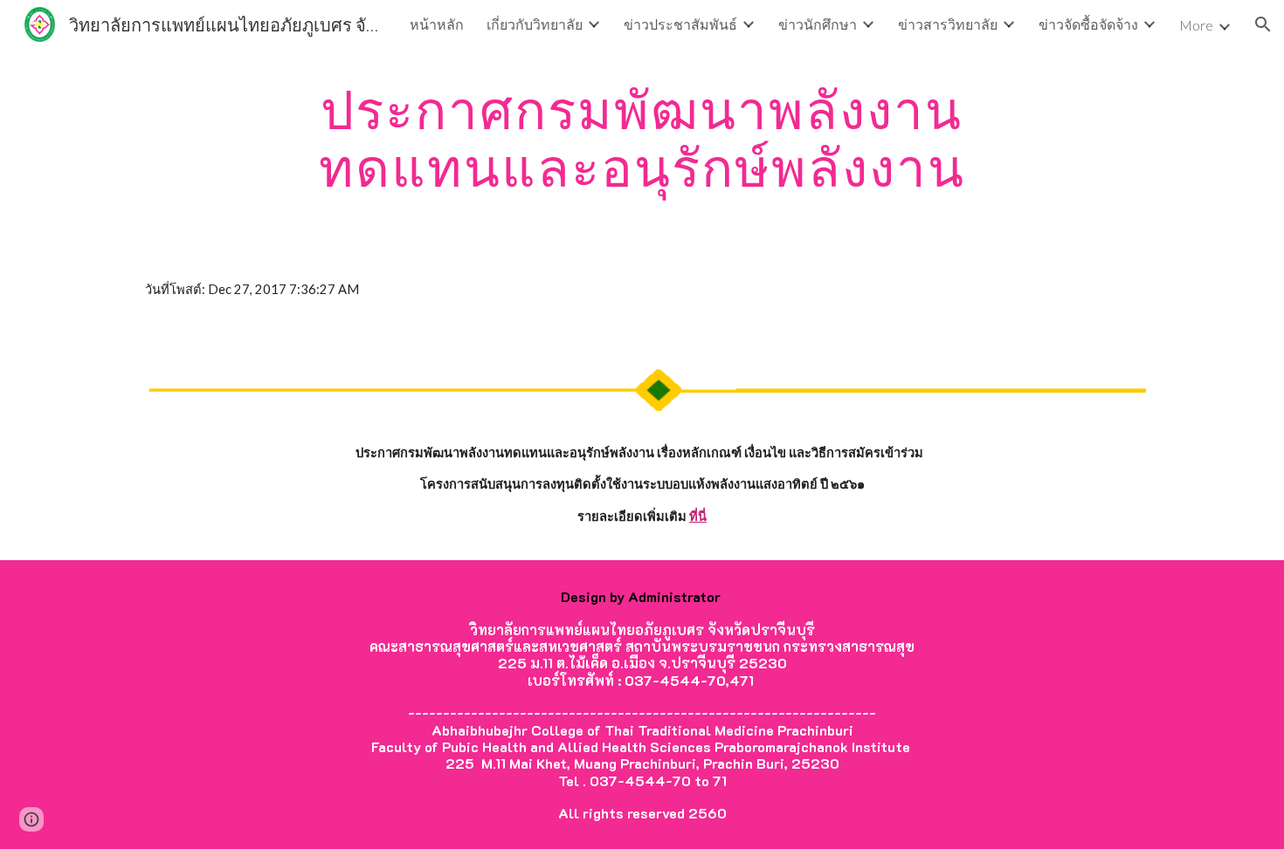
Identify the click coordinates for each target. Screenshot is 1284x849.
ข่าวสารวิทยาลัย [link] (948, 24)
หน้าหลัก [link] (437, 24)
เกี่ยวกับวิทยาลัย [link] (535, 24)
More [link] (1196, 25)
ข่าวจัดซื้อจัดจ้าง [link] (1088, 24)
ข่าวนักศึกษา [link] (817, 24)
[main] (642, 137)
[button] (1263, 24)
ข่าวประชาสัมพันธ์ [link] (680, 24)
